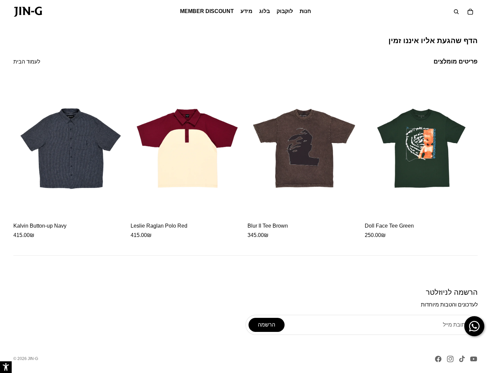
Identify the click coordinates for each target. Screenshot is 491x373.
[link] (27, 11)
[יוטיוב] (474, 359)
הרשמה (266, 325)
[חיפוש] (456, 11)
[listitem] (70, 158)
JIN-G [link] (33, 358)
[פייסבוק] (438, 359)
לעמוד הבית (26, 62)
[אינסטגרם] (450, 359)
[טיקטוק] (462, 359)
